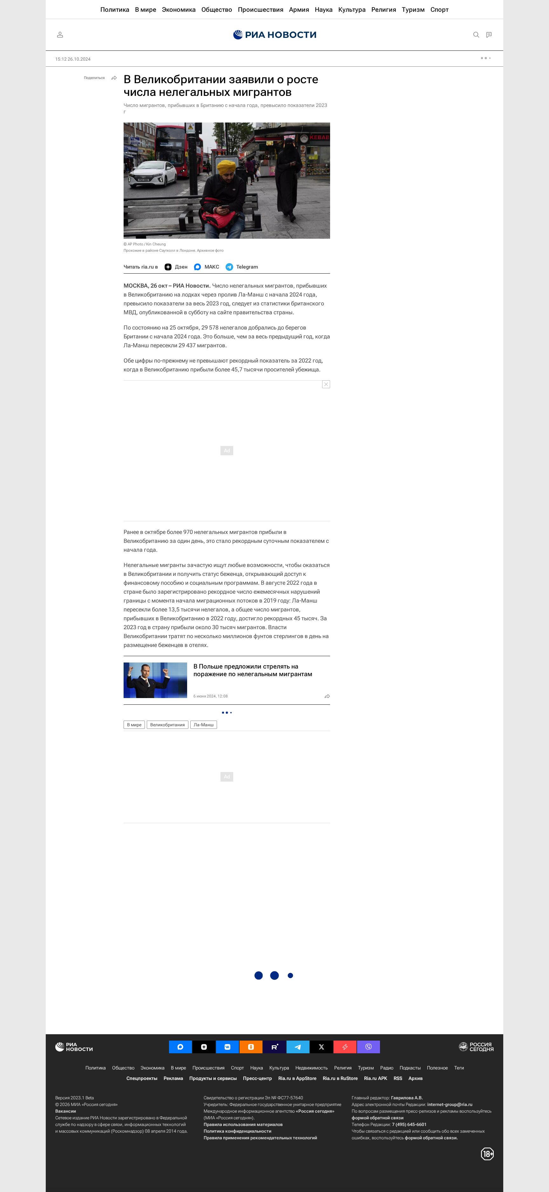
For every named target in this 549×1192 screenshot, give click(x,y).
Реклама (173, 1078)
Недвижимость (311, 1068)
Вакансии (65, 1111)
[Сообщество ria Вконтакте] (227, 1047)
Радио (386, 1068)
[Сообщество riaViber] (368, 1047)
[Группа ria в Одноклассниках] (251, 1047)
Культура (279, 1068)
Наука (256, 1068)
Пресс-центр (257, 1078)
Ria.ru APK (375, 1078)
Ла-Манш (204, 724)
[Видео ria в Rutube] (274, 1047)
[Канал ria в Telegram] (298, 1047)
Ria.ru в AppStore (297, 1078)
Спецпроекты (141, 1078)
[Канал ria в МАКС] (180, 1047)
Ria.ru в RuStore (340, 1078)
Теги (459, 1068)
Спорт (237, 1068)
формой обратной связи (377, 1117)
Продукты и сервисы (213, 1078)
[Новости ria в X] (321, 1047)
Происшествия (209, 1068)
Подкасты (410, 1068)
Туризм (366, 1068)
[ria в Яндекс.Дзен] (204, 1047)
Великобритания (167, 724)
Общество (123, 1068)
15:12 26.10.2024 (73, 59)
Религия (343, 1068)
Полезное (437, 1068)
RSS (398, 1078)
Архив (416, 1078)
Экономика (153, 1068)
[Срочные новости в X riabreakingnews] (345, 1047)
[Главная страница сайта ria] (274, 35)
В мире (134, 724)
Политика (95, 1068)
